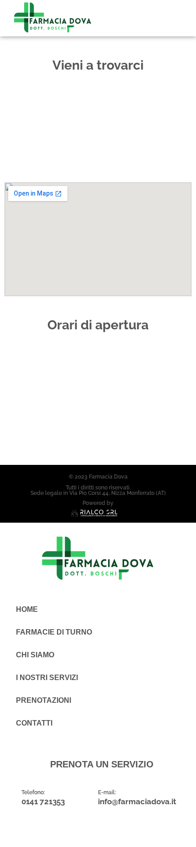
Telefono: (33, 792)
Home (27, 609)
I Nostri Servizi (47, 677)
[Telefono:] (12, 797)
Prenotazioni (43, 700)
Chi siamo (35, 655)
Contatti (34, 723)
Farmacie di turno (54, 632)
